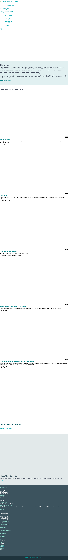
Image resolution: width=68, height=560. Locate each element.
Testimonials (7, 22)
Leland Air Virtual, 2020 (4, 519)
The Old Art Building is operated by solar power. (8, 503)
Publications (7, 19)
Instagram (1, 550)
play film (2, 480)
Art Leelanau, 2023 (3, 510)
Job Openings (8, 25)
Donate (16, 1)
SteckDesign (41, 557)
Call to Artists (2, 522)
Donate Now (8, 80)
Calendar (3, 11)
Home (2, 4)
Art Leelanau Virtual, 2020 (4, 517)
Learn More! (2, 80)
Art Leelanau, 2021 (3, 512)
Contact (2, 29)
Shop (2, 28)
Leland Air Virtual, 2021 (4, 516)
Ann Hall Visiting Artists (10, 24)
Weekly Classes (9, 7)
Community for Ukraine (4, 513)
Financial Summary (9, 21)
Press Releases (2, 540)
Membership (3, 14)
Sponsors (7, 27)
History (6, 17)
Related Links (2, 543)
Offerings (3, 8)
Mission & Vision (8, 15)
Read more (2, 525)
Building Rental (9, 8)
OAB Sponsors (2, 537)
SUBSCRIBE (2, 546)
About (2, 27)
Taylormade (37, 557)
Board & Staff (8, 18)
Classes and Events (10, 5)
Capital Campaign (11, 1)
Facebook (1, 549)
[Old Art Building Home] (3, 1)
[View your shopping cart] (21, 1)
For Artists (3, 12)
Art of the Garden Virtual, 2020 (5, 518)
